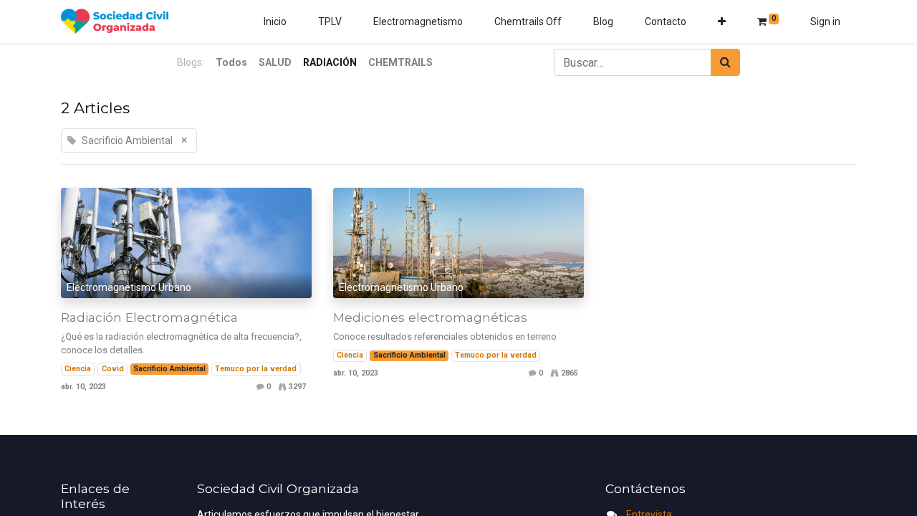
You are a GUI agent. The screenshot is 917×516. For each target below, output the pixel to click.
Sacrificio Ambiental (169, 368)
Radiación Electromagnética (149, 317)
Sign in (825, 21)
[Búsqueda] (725, 62)
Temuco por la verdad (256, 368)
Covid (113, 368)
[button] (721, 22)
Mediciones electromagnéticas (430, 317)
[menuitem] (275, 22)
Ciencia (77, 368)
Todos (231, 62)
